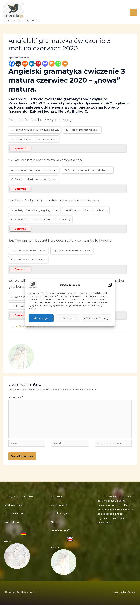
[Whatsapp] (58, 64)
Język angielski (59, 505)
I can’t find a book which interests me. (36, 129)
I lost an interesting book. (84, 129)
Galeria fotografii (60, 530)
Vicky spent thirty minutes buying (87, 210)
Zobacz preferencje (97, 318)
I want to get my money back (73, 250)
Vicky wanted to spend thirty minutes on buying (42, 219)
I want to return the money (30, 250)
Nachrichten (11, 521)
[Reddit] (25, 64)
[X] (18, 64)
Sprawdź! (20, 148)
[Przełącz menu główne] (133, 12)
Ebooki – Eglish (60, 513)
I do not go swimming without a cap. (35, 170)
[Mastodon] (45, 64)
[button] (109, 284)
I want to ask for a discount (30, 259)
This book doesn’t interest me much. (35, 138)
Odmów (67, 318)
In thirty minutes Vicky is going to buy (36, 210)
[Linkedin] (32, 64)
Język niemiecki (13, 505)
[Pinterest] (38, 64)
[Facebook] (12, 64)
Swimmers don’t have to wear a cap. (35, 179)
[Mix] (52, 64)
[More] (65, 64)
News (54, 521)
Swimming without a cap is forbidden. (89, 170)
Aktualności (57, 496)
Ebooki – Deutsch (14, 513)
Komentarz (15, 397)
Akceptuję (41, 318)
